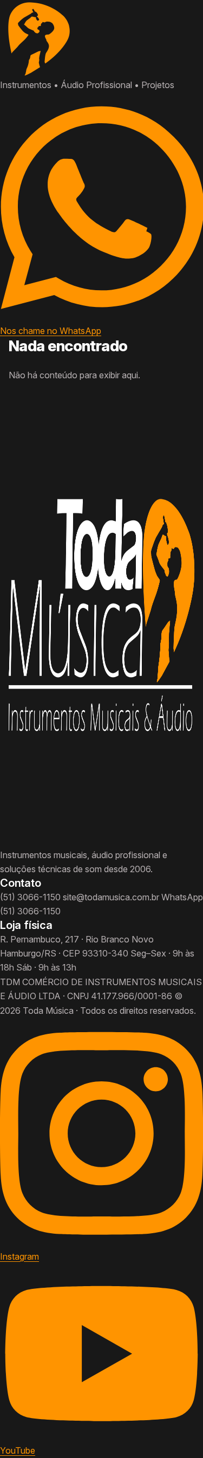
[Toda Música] (101, 39)
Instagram (19, 1256)
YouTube (17, 1450)
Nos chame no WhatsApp (50, 330)
